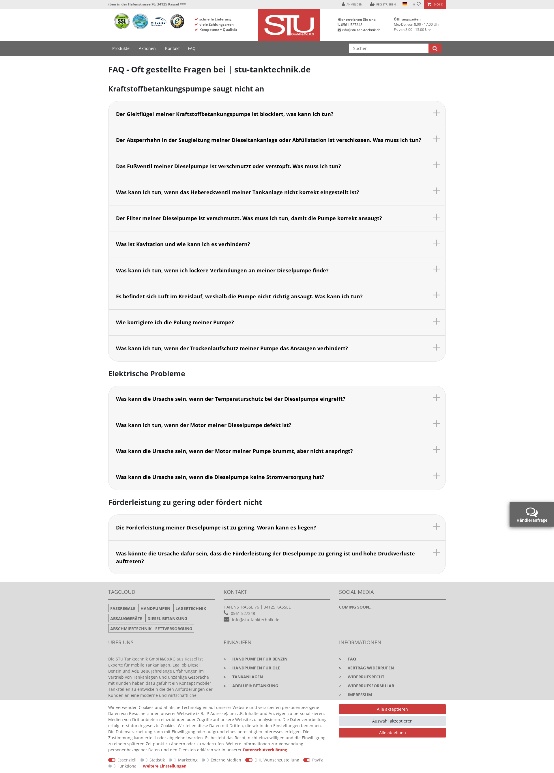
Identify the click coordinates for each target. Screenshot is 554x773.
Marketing (188, 760)
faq (347, 659)
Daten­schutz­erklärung (265, 750)
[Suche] (434, 48)
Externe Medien (226, 760)
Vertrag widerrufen (366, 668)
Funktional (127, 766)
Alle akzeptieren (392, 709)
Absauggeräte (126, 618)
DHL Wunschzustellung (276, 760)
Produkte (121, 48)
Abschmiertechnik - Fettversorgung (151, 628)
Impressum (360, 694)
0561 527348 (243, 613)
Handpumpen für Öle (252, 668)
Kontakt (172, 48)
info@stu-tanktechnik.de (361, 29)
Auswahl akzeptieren (392, 721)
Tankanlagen (243, 677)
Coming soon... (356, 607)
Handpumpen (155, 608)
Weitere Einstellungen (164, 766)
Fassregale (122, 608)
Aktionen (147, 48)
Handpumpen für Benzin (255, 659)
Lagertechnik (190, 608)
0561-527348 (351, 24)
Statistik (157, 760)
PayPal (318, 760)
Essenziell (126, 760)
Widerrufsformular (371, 685)
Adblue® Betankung (251, 685)
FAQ (192, 48)
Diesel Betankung (167, 618)
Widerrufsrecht (366, 677)
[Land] (404, 4)
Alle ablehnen (392, 732)
